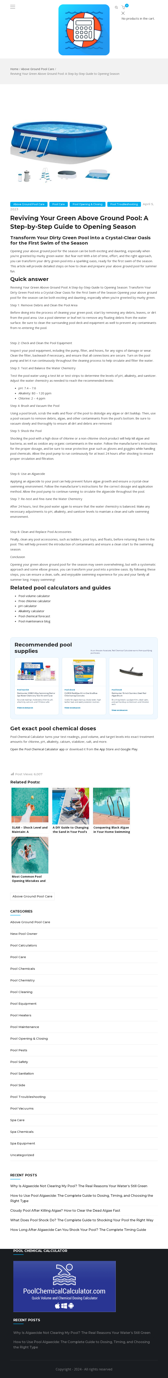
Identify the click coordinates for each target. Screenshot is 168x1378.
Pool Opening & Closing (87, 204)
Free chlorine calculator (34, 601)
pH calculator (27, 606)
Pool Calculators (23, 945)
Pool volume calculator (34, 596)
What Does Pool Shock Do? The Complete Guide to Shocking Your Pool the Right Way (81, 1220)
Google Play (128, 749)
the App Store (104, 749)
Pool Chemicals (22, 969)
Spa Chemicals (22, 1132)
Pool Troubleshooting (124, 204)
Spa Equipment (22, 1143)
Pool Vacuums (22, 1108)
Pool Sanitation (22, 1073)
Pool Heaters (20, 1015)
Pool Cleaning (21, 992)
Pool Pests (18, 1050)
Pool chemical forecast (34, 616)
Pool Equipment (23, 1004)
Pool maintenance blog (34, 621)
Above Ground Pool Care (37, 69)
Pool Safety (19, 1062)
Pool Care (58, 204)
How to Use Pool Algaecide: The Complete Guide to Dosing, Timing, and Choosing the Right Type (81, 1198)
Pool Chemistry (22, 980)
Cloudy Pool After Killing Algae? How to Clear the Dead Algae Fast (65, 1210)
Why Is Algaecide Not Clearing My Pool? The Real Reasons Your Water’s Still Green (78, 1186)
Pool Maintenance (24, 1027)
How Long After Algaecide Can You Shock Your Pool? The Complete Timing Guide (78, 1230)
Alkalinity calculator (31, 611)
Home (14, 69)
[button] (123, 7)
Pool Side (17, 1085)
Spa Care (17, 1120)
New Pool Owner (23, 934)
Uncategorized (22, 1155)
